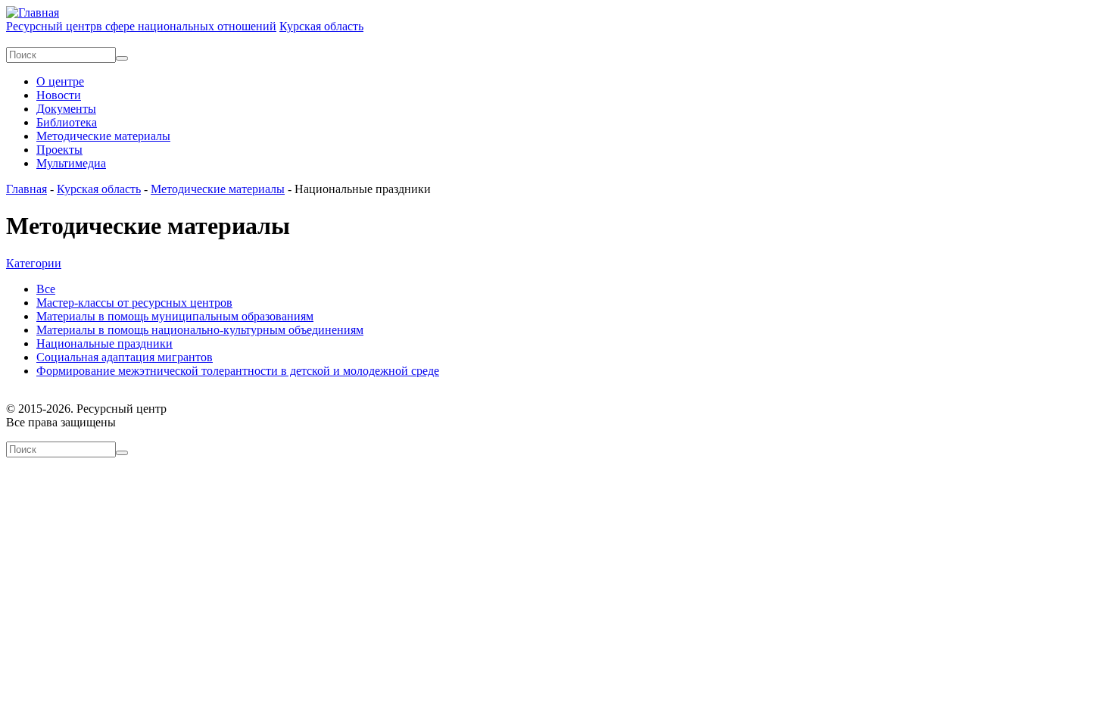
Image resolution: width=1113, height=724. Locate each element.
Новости (58, 95)
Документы (66, 108)
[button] (33, 263)
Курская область (99, 189)
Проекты (59, 149)
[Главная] (32, 12)
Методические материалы (103, 136)
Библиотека (66, 122)
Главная (26, 189)
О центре (60, 81)
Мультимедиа (71, 163)
